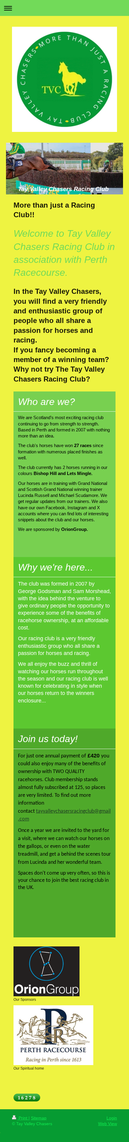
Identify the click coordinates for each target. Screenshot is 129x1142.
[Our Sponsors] (47, 971)
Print (22, 1118)
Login (111, 1118)
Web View (107, 1123)
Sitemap (38, 1118)
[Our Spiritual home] (53, 1035)
